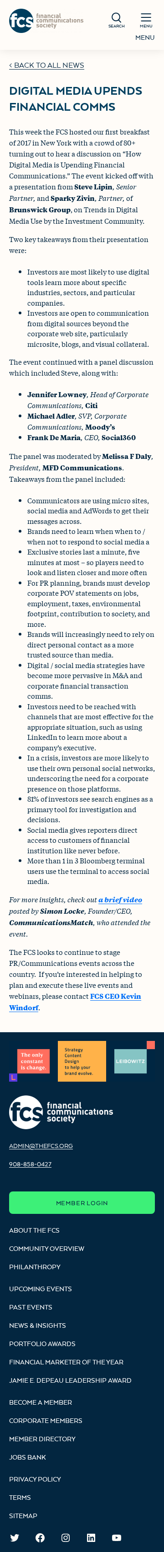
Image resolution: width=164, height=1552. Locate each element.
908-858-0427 (30, 1164)
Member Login (82, 1203)
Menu (145, 37)
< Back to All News (46, 65)
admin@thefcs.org (41, 1146)
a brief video (120, 899)
